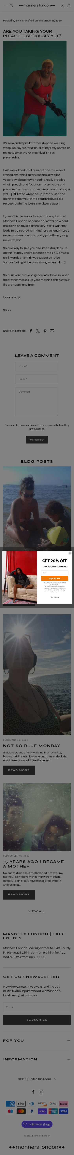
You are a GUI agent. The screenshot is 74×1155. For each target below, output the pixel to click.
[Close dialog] (70, 553)
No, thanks (55, 597)
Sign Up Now (54, 578)
